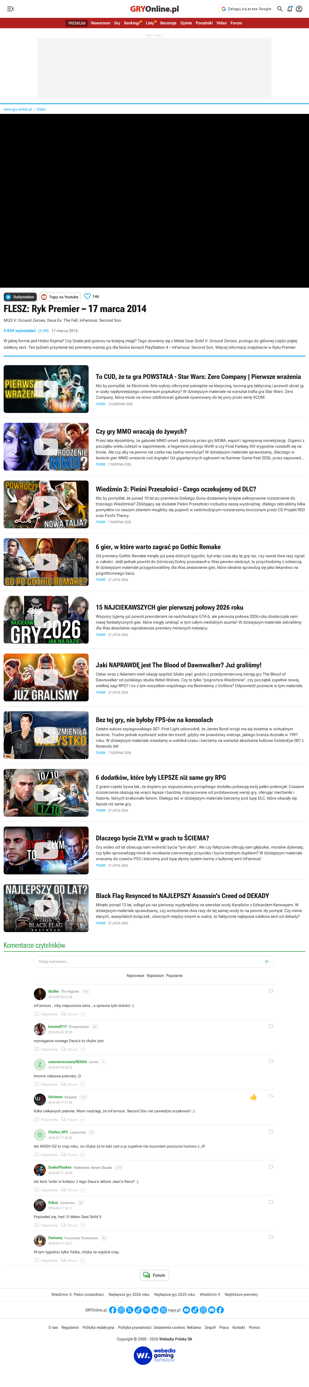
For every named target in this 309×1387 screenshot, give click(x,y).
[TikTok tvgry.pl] (194, 1310)
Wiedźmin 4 (210, 1294)
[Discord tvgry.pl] (211, 1310)
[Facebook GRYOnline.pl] (112, 1310)
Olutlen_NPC (58, 1132)
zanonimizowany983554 (67, 1062)
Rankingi (132, 23)
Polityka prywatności (135, 1327)
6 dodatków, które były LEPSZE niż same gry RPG (154, 793)
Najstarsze (155, 975)
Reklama (194, 1327)
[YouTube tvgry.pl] (186, 1310)
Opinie (186, 23)
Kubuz (53, 1203)
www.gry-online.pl (18, 109)
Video (222, 23)
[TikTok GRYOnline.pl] (138, 1310)
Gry (117, 23)
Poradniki (204, 23)
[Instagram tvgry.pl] (203, 1310)
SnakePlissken (59, 1167)
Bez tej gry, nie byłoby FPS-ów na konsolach (154, 735)
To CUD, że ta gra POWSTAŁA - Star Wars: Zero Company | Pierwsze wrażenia (154, 389)
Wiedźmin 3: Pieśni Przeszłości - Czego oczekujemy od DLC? (154, 504)
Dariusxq (55, 1238)
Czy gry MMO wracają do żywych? (154, 446)
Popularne (174, 975)
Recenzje (168, 23)
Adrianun (55, 1097)
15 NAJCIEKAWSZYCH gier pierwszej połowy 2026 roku (154, 619)
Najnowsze (135, 975)
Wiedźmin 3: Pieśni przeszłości (77, 1294)
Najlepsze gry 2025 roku (174, 1294)
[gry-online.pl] (154, 9)
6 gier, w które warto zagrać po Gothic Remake (154, 562)
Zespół (210, 1327)
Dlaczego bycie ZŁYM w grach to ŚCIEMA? (154, 850)
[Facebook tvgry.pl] (220, 1310)
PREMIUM (76, 23)
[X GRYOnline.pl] (129, 1310)
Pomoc (254, 1327)
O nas (53, 1327)
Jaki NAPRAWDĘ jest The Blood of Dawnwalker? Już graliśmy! (154, 677)
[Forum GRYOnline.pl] (163, 1310)
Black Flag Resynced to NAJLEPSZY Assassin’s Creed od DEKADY (154, 908)
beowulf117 (57, 1027)
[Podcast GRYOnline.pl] (146, 1310)
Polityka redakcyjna (98, 1327)
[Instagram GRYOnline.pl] (121, 1310)
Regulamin (70, 1327)
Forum (236, 23)
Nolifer (53, 991)
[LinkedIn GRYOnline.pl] (155, 1310)
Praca (224, 1327)
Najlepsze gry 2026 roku (129, 1294)
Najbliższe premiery (241, 1294)
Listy (150, 23)
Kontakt (238, 1327)
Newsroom (100, 23)
